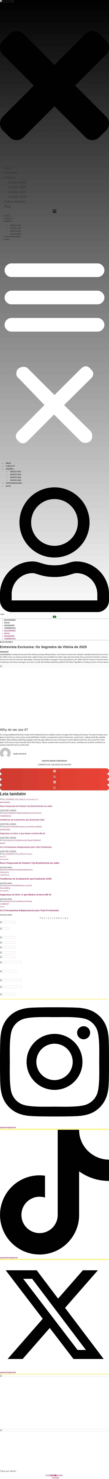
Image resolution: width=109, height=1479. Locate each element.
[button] (54, 350)
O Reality (8, 218)
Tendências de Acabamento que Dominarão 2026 (22, 820)
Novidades (9, 625)
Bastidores (10, 620)
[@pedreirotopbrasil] (54, 1253)
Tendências (10, 628)
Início (6, 216)
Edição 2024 (15, 228)
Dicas (7, 623)
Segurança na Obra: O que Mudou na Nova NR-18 (22, 833)
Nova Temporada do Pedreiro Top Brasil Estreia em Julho (26, 806)
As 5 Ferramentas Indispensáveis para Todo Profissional (26, 847)
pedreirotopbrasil (8, 1127)
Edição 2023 (15, 225)
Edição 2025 (15, 231)
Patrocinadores (12, 237)
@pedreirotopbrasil (9, 1258)
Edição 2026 (15, 234)
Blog (6, 239)
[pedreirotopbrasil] (54, 1123)
